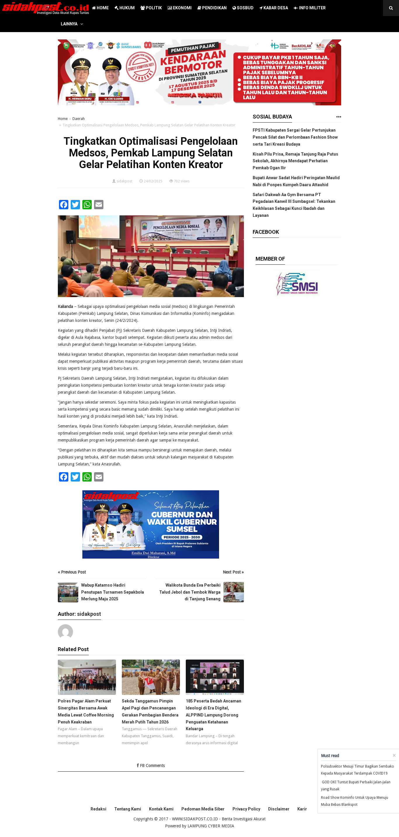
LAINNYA (69, 24)
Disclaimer (278, 809)
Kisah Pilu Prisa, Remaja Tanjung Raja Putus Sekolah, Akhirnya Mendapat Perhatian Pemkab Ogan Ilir (295, 161)
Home (63, 118)
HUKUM (127, 8)
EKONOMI (182, 8)
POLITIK (153, 8)
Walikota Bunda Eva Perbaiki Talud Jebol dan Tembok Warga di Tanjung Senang (190, 592)
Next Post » (233, 572)
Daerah (78, 118)
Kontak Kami (161, 809)
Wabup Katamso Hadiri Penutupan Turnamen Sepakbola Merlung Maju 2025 (112, 592)
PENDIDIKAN (214, 8)
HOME (102, 8)
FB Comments (152, 765)
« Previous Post (72, 572)
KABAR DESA (275, 8)
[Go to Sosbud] (338, 117)
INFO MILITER (312, 8)
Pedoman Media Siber (203, 809)
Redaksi (98, 809)
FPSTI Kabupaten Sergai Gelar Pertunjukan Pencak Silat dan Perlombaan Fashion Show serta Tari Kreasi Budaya (295, 137)
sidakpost (124, 181)
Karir (302, 809)
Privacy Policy (246, 809)
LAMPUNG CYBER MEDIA (211, 826)
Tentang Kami (127, 809)
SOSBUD (245, 8)
